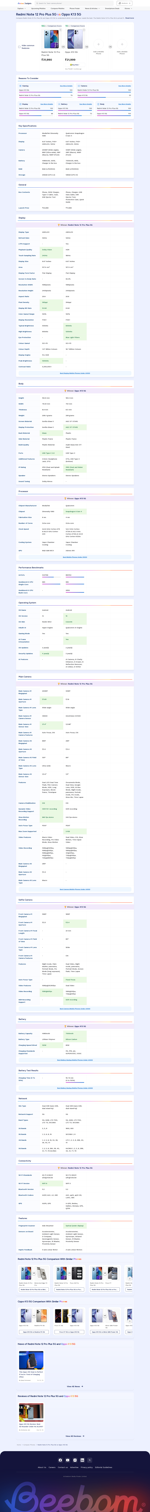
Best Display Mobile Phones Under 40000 (75, 373)
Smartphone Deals (112, 8)
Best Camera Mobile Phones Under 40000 (75, 889)
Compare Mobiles (57, 8)
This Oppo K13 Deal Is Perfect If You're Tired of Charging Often (31, 1374)
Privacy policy (87, 1467)
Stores (127, 8)
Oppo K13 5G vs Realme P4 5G (34, 1332)
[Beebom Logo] (24, 3)
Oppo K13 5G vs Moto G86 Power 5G (105, 1332)
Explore (20, 8)
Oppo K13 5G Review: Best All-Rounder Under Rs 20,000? (31, 1425)
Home (19, 1445)
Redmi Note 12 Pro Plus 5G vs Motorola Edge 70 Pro (35, 1289)
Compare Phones (29, 1445)
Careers (52, 1467)
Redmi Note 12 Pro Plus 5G (50, 53)
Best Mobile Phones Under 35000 (75, 557)
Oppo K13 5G (71, 52)
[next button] (129, 1278)
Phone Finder (75, 8)
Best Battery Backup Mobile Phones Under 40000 (75, 1060)
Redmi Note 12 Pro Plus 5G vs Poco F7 (105, 1289)
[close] (60, 30)
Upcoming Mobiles (38, 8)
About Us (42, 1467)
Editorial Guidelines (103, 1467)
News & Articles (91, 8)
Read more (130, 18)
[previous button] (20, 1278)
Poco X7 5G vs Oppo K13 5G (69, 1332)
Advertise (74, 1467)
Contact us (63, 1467)
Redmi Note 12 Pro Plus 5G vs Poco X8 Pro (70, 1289)
